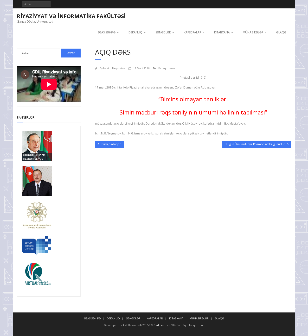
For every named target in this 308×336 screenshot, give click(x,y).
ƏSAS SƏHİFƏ (107, 32)
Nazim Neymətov (114, 68)
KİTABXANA (222, 32)
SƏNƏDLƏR (163, 32)
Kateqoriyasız (166, 68)
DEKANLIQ (135, 32)
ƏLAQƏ (281, 32)
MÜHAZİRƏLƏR (253, 32)
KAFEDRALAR (192, 32)
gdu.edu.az (162, 325)
